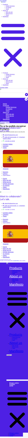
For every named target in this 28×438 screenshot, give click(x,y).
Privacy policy (14, 383)
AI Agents (8, 7)
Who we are (9, 12)
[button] (13, 45)
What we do (9, 13)
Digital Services (10, 6)
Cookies (12, 384)
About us (5, 10)
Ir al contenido (3, 0)
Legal (11, 385)
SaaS (7, 9)
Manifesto (5, 16)
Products (5, 4)
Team (7, 15)
